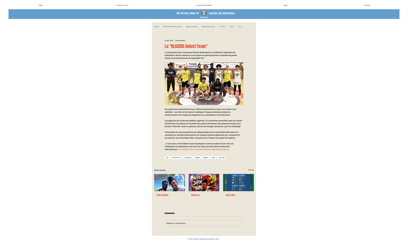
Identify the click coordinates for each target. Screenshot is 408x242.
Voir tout (251, 170)
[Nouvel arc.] (204, 182)
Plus (240, 26)
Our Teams (222, 26)
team (213, 157)
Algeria (232, 26)
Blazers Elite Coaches (208, 26)
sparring (221, 157)
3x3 (167, 157)
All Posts (156, 26)
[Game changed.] (169, 182)
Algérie (206, 157)
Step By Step (230, 195)
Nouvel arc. (195, 195)
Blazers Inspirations (192, 26)
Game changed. (163, 195)
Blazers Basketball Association (173, 26)
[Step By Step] (238, 182)
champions (188, 157)
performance (176, 157)
